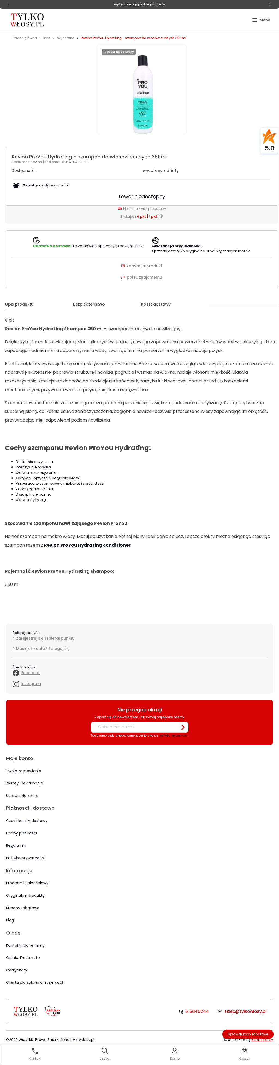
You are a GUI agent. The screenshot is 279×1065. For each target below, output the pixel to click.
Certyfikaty (16, 970)
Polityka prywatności (25, 858)
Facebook (30, 672)
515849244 (197, 1011)
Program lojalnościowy (27, 883)
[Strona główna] (27, 20)
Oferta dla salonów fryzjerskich (35, 982)
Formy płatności (21, 833)
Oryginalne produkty (25, 895)
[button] (261, 20)
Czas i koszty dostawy (26, 820)
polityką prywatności (173, 736)
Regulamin (16, 845)
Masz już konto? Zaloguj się (43, 648)
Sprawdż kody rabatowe (248, 1034)
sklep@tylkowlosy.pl (245, 1011)
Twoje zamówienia (23, 771)
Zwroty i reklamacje (24, 783)
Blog (10, 920)
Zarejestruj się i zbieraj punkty (45, 638)
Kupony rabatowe (23, 908)
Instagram (31, 683)
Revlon (37, 162)
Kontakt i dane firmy (25, 945)
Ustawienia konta (22, 795)
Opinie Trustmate (23, 957)
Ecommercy (262, 1039)
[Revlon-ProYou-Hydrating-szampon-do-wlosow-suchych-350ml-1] (141, 92)
